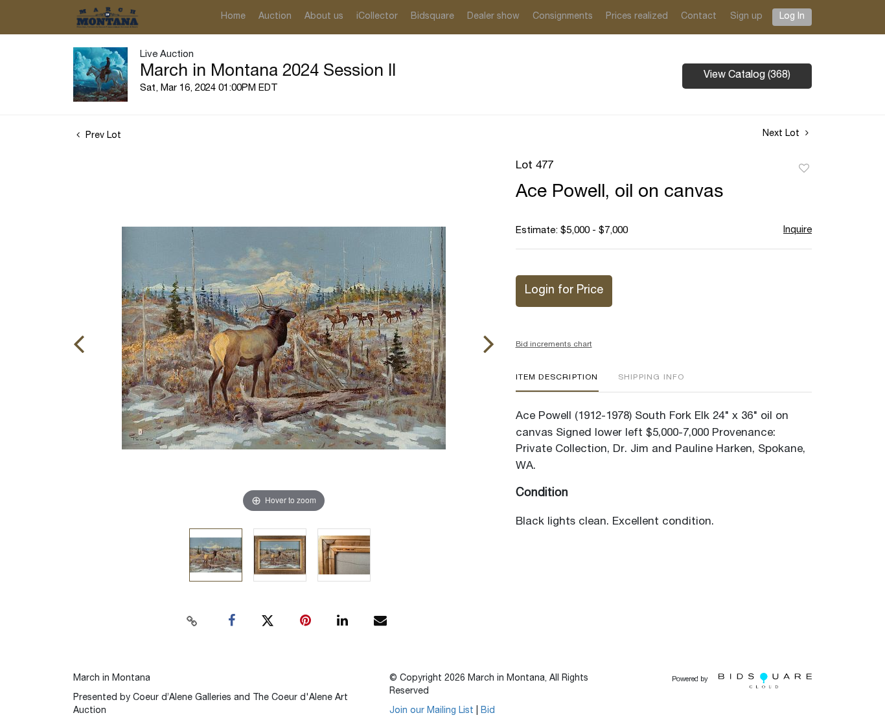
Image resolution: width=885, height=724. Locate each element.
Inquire (797, 230)
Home (233, 16)
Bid (488, 711)
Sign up (746, 16)
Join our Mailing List (431, 711)
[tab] (557, 382)
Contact (699, 16)
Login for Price (564, 291)
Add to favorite (804, 169)
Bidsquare (432, 16)
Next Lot (782, 134)
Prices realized (637, 16)
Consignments (563, 16)
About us (324, 16)
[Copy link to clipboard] (192, 621)
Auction (275, 16)
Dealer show (493, 16)
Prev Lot (102, 136)
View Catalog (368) (747, 76)
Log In (792, 16)
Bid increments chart (554, 344)
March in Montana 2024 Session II (268, 71)
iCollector (377, 16)
